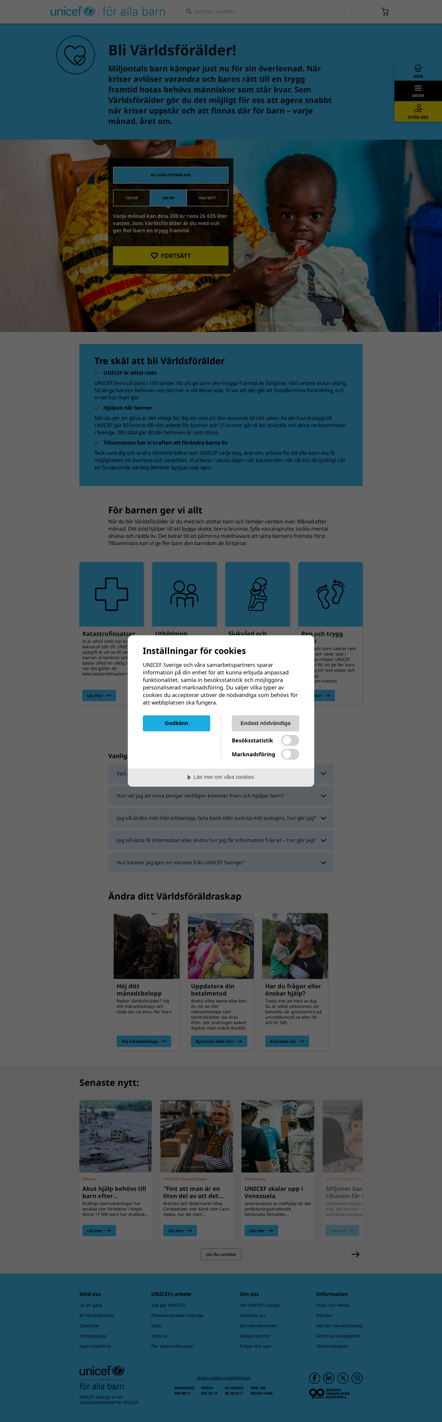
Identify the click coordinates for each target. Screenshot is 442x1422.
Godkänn (176, 723)
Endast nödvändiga (265, 723)
